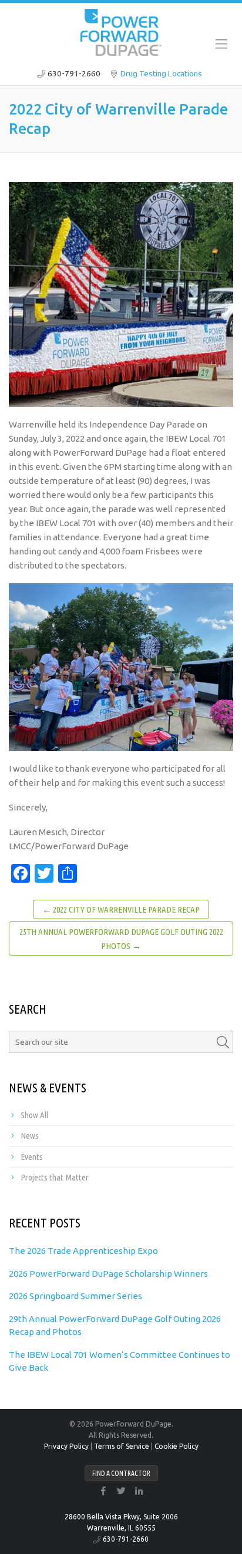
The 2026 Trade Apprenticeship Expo (83, 1251)
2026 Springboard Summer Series (75, 1296)
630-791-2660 (74, 73)
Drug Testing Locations (161, 73)
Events (32, 1157)
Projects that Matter (55, 1177)
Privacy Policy (66, 1446)
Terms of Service (121, 1446)
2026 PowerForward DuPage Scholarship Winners (108, 1274)
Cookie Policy (176, 1446)
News (30, 1136)
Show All (34, 1115)
